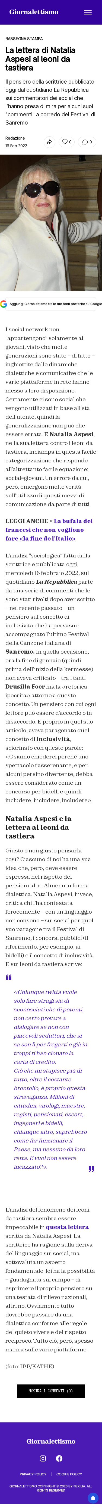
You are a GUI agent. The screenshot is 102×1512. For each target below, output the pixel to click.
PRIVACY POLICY (33, 1474)
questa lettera (67, 1227)
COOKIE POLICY (69, 1474)
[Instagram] (42, 1458)
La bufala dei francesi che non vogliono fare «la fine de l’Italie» (49, 530)
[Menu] (88, 12)
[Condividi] (49, 142)
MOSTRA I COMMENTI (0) (51, 1391)
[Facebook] (59, 1458)
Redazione (15, 138)
